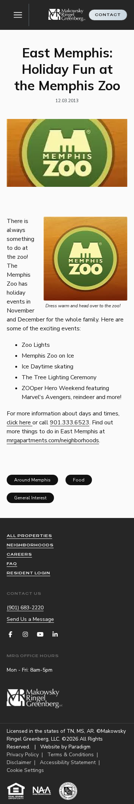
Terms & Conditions (70, 754)
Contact (108, 14)
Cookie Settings (25, 770)
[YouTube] (40, 634)
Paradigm (79, 746)
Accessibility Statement (68, 762)
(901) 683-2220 (25, 607)
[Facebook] (10, 634)
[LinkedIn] (55, 634)
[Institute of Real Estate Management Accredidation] (68, 791)
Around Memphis (32, 480)
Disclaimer (19, 762)
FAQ (12, 563)
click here (19, 422)
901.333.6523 (69, 422)
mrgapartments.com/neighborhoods (53, 440)
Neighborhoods (30, 545)
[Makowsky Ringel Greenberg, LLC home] (67, 15)
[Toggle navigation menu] (18, 15)
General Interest (30, 498)
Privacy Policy (23, 754)
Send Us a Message (30, 619)
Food (78, 480)
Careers (19, 554)
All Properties (29, 535)
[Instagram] (25, 634)
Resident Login (28, 573)
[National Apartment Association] (42, 791)
